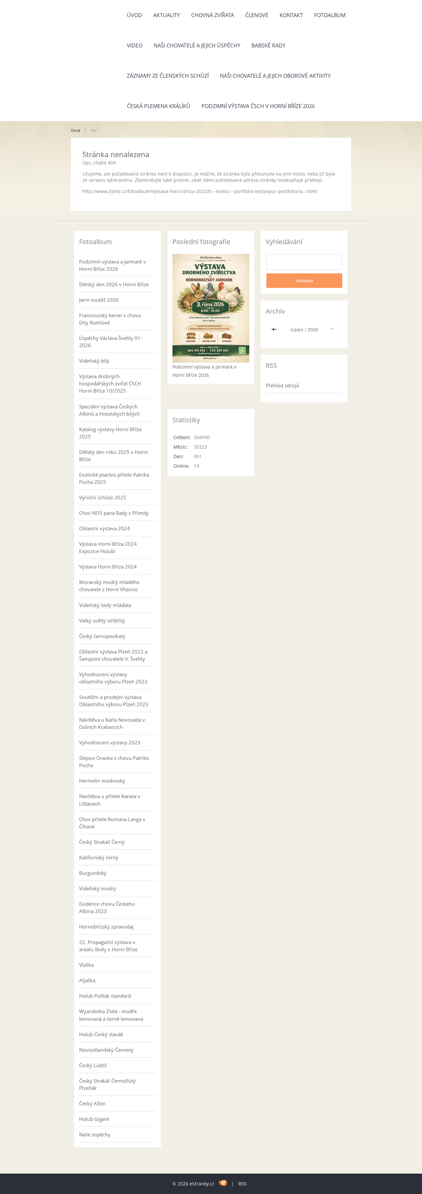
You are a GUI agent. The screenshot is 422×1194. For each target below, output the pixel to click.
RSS (242, 1183)
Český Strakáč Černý (102, 842)
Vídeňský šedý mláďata (105, 605)
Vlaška (86, 964)
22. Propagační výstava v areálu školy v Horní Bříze (108, 946)
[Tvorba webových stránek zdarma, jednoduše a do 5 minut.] (223, 1182)
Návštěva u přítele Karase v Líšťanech (109, 800)
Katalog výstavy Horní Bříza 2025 (110, 433)
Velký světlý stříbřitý (102, 620)
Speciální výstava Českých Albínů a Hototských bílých (109, 410)
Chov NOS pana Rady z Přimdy (114, 513)
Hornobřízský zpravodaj (106, 926)
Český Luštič (93, 1065)
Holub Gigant (94, 1119)
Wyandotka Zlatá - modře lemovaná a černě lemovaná (111, 1015)
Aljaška (87, 980)
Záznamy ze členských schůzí (168, 75)
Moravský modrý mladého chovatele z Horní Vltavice (109, 586)
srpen (296, 329)
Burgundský (92, 873)
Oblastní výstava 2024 (104, 528)
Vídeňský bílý (94, 360)
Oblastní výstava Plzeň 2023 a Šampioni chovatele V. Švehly (113, 655)
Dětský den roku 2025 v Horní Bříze (113, 455)
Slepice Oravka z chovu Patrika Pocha (114, 761)
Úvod (134, 15)
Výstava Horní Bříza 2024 (108, 566)
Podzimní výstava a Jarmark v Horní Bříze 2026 (112, 265)
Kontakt (291, 15)
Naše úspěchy (94, 1134)
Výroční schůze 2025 (102, 497)
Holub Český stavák (101, 1034)
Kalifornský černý (98, 857)
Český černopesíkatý (102, 636)
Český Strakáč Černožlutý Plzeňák (107, 1084)
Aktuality (166, 15)
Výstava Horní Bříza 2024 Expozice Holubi (108, 547)
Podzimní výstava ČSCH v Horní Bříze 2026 (258, 106)
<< (275, 329)
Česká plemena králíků (158, 106)
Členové (256, 15)
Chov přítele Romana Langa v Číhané (112, 823)
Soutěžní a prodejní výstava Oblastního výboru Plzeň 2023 (113, 701)
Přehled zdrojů (282, 385)
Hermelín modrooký (102, 780)
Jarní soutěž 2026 (99, 299)
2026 (313, 329)
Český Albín (92, 1103)
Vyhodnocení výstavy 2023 (109, 742)
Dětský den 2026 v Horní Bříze (114, 284)
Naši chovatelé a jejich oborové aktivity (275, 75)
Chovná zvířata (212, 15)
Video (134, 45)
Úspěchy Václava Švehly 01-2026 (110, 341)
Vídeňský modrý (97, 888)
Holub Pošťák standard (105, 995)
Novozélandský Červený (106, 1049)
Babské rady (269, 45)
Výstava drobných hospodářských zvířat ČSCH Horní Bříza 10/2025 (110, 383)
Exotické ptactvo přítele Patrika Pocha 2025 (114, 478)
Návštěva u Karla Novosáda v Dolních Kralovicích (112, 723)
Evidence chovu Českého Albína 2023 (107, 907)
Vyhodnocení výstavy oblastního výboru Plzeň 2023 (113, 678)
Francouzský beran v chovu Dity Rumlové (110, 319)
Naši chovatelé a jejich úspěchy (197, 45)
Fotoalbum (330, 15)
